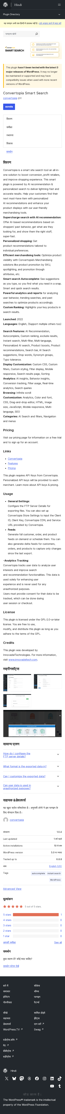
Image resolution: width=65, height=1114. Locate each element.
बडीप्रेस (8, 1056)
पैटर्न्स (36, 1002)
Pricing (12, 468)
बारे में (5, 985)
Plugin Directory (11, 14)
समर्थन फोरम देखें (11, 966)
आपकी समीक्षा (9, 942)
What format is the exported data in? (25, 766)
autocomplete (38, 873)
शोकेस (37, 985)
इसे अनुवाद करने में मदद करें (50, 23)
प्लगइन (37, 996)
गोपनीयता (7, 1002)
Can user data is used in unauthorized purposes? (17, 787)
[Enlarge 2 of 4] (57, 678)
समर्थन (9, 151)
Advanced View (12, 888)
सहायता (6, 1018)
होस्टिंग (6, 996)
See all (58, 942)
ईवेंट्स (37, 1018)
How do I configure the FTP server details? (16, 755)
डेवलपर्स (7, 1024)
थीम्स (36, 991)
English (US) (55, 866)
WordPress (55, 880)
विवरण (9, 118)
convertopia (10, 98)
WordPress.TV (13, 1029)
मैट (6, 1045)
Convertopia (15, 458)
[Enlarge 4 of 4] (57, 714)
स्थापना (9, 135)
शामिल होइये (39, 1012)
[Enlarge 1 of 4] (27, 678)
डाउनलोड (9, 106)
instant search (54, 873)
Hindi (13, 1070)
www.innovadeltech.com (23, 659)
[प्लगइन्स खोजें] (36, 34)
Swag (39, 1029)
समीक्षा (9, 127)
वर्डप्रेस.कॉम (10, 1039)
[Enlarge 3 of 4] (27, 698)
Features (13, 463)
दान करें (39, 1024)
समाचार (6, 991)
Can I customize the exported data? (24, 776)
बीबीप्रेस (8, 1050)
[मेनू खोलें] (60, 4)
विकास (9, 143)
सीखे (5, 1012)
